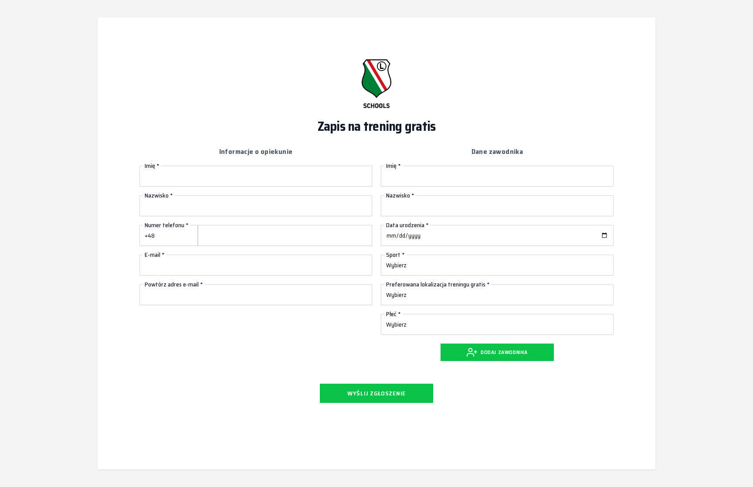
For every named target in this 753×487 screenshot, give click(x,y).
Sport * (395, 254)
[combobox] (168, 235)
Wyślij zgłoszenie (376, 393)
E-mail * (155, 254)
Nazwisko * (159, 195)
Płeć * (393, 314)
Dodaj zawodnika (504, 352)
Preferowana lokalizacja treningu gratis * (438, 284)
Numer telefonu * (167, 225)
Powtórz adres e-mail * (174, 284)
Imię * (152, 165)
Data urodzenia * (407, 225)
